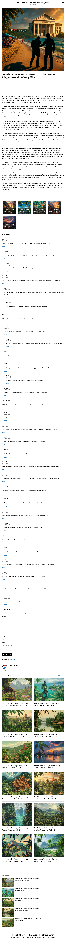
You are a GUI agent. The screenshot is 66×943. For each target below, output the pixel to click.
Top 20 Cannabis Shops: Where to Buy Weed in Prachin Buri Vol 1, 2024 (47, 829)
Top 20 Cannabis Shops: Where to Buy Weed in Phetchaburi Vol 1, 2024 (15, 735)
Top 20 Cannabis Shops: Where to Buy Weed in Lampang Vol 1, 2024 (15, 798)
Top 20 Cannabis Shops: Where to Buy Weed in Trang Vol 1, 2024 (47, 860)
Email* (3, 642)
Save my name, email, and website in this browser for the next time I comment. (21, 650)
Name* (3, 636)
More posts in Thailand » (58, 675)
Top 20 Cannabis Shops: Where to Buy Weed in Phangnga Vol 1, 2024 (15, 829)
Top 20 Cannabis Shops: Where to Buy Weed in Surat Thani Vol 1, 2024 (15, 860)
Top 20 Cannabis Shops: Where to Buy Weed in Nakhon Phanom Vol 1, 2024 (47, 767)
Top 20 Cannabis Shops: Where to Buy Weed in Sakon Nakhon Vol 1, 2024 (47, 735)
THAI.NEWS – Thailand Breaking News (33, 2)
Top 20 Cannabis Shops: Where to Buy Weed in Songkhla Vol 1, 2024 (47, 704)
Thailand (12, 660)
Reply (3, 246)
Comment (4, 616)
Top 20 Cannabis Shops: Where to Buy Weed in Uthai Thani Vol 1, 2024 (47, 798)
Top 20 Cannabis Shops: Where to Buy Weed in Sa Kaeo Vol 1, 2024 (15, 767)
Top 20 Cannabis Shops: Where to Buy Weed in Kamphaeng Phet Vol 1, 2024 (15, 704)
